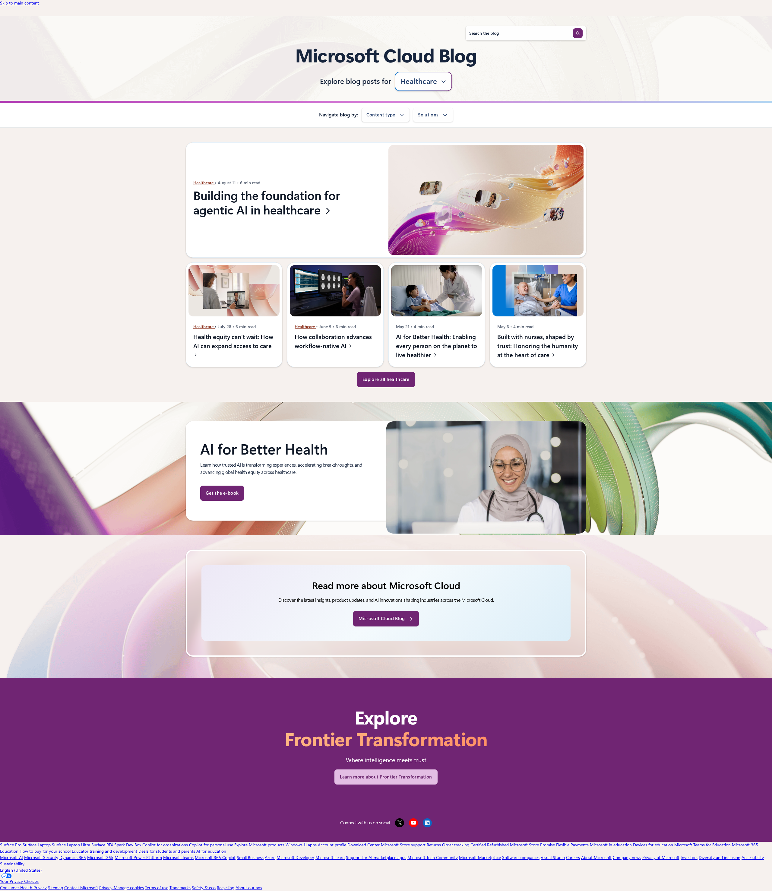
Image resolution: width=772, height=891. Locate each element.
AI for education (211, 851)
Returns (434, 844)
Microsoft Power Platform (138, 857)
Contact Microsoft (81, 887)
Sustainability (12, 863)
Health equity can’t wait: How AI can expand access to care (233, 341)
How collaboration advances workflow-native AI (333, 341)
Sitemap (55, 887)
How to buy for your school (45, 851)
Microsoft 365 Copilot (215, 857)
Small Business (250, 857)
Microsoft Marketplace (480, 857)
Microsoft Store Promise (532, 844)
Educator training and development (104, 851)
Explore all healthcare (386, 379)
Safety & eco (204, 887)
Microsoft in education (611, 844)
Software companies (520, 857)
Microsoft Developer (295, 857)
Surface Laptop (37, 844)
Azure (270, 857)
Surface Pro (10, 844)
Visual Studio (553, 857)
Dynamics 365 (72, 857)
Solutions (428, 115)
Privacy (106, 887)
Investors (689, 857)
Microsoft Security (41, 857)
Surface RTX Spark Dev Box (116, 844)
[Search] (578, 33)
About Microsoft (596, 857)
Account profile (332, 844)
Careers (573, 857)
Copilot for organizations (165, 844)
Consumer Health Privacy (23, 887)
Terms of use (156, 887)
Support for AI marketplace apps (376, 857)
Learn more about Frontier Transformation (386, 777)
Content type (380, 115)
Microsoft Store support (403, 844)
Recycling (225, 887)
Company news (627, 857)
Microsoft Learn (330, 857)
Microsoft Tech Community (432, 857)
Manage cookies (129, 887)
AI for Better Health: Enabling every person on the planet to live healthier (436, 346)
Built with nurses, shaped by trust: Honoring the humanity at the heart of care (537, 346)
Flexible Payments (572, 844)
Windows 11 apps (301, 844)
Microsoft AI (11, 857)
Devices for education (653, 844)
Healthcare (418, 81)
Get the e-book (222, 493)
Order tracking (455, 844)
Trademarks (180, 887)
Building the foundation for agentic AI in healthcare (266, 203)
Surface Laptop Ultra (71, 844)
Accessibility (753, 857)
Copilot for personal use (211, 844)
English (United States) (21, 870)
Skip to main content (19, 3)
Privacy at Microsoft (660, 857)
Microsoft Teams (178, 857)
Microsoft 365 (100, 857)
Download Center (363, 844)
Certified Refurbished (489, 844)
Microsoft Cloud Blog (382, 618)
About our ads (249, 887)
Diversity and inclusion (719, 857)
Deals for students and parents (166, 851)
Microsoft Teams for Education (702, 844)
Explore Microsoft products (259, 844)
